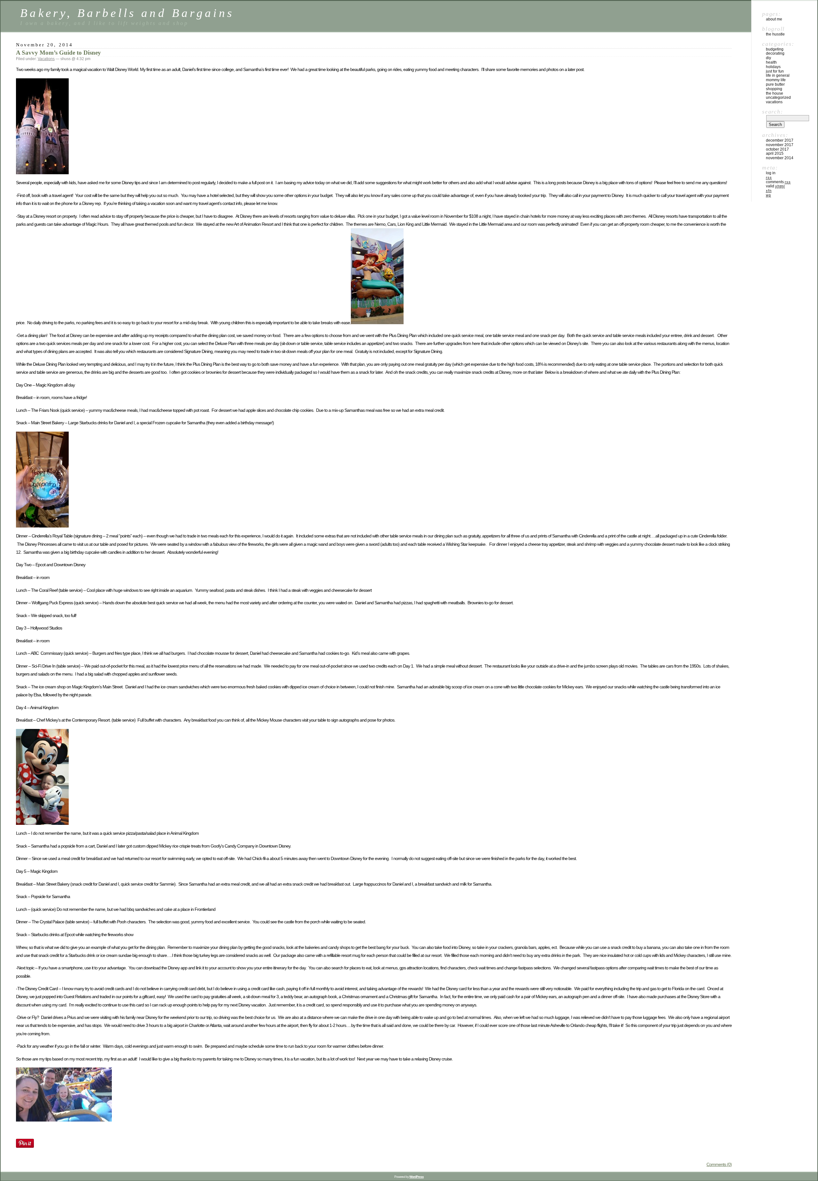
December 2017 (779, 140)
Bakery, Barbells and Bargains (127, 13)
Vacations (46, 59)
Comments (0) (719, 1164)
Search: (772, 111)
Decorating (775, 53)
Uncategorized (778, 97)
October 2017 (777, 149)
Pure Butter (775, 84)
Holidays (773, 67)
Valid (775, 186)
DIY (768, 58)
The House (774, 93)
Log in (771, 173)
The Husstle (775, 34)
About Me (774, 19)
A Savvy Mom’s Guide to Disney (58, 52)
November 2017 (779, 145)
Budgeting (774, 49)
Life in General (778, 75)
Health (771, 62)
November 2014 (779, 158)
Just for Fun (775, 71)
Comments (778, 182)
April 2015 (774, 153)
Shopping (774, 89)
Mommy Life (776, 80)
